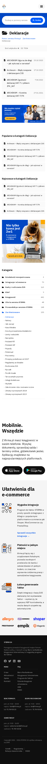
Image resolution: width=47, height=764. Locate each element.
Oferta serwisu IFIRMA (15, 302)
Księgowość (10, 297)
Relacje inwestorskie (13, 751)
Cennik (8, 749)
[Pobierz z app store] (12, 470)
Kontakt (7, 681)
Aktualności (9, 675)
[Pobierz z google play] (34, 470)
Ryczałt (8, 370)
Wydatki (8, 384)
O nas (6, 672)
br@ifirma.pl (36, 706)
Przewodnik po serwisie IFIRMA (19, 307)
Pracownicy (9, 356)
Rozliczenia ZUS (11, 366)
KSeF (7, 292)
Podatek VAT (10, 345)
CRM (19, 687)
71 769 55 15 (11, 709)
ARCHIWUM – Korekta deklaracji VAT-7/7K (23, 150)
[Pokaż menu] (41, 6)
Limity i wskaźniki (12, 334)
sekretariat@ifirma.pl (18, 726)
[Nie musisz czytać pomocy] (23, 113)
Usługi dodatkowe (12, 380)
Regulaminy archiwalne (14, 363)
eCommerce (22, 684)
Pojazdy (8, 348)
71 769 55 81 (37, 709)
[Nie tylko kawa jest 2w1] (23, 241)
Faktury (8, 320)
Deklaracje (9, 317)
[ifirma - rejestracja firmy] (23, 619)
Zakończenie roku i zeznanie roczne (19, 387)
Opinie (6, 678)
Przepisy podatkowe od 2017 (17, 359)
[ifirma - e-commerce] (23, 625)
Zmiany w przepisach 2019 (16, 394)
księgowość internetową (14, 652)
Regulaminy (18, 749)
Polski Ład (9, 352)
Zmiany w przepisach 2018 (16, 391)
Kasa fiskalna (10, 327)
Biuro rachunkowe (35, 650)
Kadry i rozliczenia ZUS (15, 287)
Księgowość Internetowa (27, 675)
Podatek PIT (10, 341)
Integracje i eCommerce (15, 282)
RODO (19, 690)
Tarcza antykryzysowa (14, 377)
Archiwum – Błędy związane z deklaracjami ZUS (25, 143)
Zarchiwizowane (12, 312)
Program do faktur (25, 678)
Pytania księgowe (24, 681)
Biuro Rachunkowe (25, 672)
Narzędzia (9, 338)
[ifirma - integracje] (8, 619)
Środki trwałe (10, 373)
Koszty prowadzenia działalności (18, 331)
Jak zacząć (9, 324)
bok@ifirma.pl (15, 706)
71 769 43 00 (16, 729)
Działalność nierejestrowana (17, 277)
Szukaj (38, 20)
